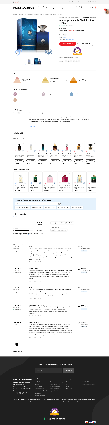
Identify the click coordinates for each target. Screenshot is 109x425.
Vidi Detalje (19, 160)
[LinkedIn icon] (90, 2)
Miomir (83, 288)
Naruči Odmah (85, 43)
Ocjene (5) (93, 17)
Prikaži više (32, 126)
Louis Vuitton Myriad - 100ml (66, 156)
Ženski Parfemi (54, 8)
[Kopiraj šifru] (65, 35)
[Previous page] (14, 344)
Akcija (80, 7)
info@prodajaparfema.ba (88, 384)
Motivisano (83, 250)
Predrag (83, 322)
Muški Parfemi (64, 8)
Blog (86, 7)
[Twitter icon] (93, 2)
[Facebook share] (68, 61)
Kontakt (68, 384)
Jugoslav (83, 268)
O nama (68, 382)
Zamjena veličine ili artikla (41, 391)
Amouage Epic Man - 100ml (34, 187)
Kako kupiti (78, 2)
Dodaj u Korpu (67, 43)
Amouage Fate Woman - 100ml (79, 187)
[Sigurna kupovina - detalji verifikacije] (77, 51)
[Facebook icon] (86, 2)
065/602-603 (18, 2)
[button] (54, 133)
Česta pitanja (38, 393)
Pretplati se (69, 370)
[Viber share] (76, 61)
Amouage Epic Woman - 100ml (93, 187)
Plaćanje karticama (39, 389)
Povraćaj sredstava (55, 386)
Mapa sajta (69, 389)
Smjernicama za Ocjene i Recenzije (29, 234)
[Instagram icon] (88, 2)
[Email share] (79, 61)
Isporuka (71, 2)
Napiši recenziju (17, 217)
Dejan (82, 247)
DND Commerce (35, 422)
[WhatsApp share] (74, 61)
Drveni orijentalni (70, 39)
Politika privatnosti (55, 384)
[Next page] (20, 344)
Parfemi (21, 14)
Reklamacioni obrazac (40, 395)
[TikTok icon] (95, 2)
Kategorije (46, 7)
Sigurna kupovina (54, 391)
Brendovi (74, 7)
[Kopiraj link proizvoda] (66, 61)
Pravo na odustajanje (55, 389)
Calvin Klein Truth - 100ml (30, 156)
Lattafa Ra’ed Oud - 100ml (78, 156)
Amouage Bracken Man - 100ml (20, 187)
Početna (38, 7)
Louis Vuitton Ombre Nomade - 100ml (19, 156)
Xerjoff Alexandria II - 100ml (55, 156)
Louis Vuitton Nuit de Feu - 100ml (43, 156)
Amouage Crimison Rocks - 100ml (64, 187)
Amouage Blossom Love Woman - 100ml (49, 187)
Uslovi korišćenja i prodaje (56, 382)
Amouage (65, 37)
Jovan (82, 305)
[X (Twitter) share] (71, 61)
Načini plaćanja (38, 386)
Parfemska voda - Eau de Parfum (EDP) (33, 14)
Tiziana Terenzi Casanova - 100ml (90, 156)
